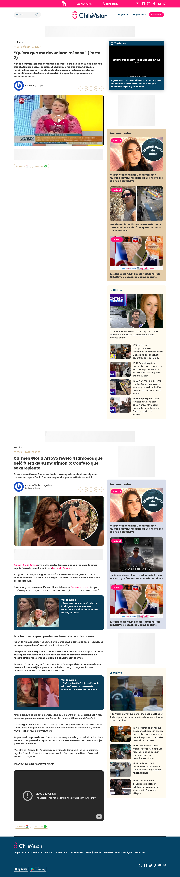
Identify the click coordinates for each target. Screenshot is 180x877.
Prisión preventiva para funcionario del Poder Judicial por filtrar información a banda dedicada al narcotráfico (136, 717)
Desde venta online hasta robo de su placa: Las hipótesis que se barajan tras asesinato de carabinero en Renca (147, 752)
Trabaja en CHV (93, 852)
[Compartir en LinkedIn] (96, 88)
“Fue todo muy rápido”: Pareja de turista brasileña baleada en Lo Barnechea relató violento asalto (134, 334)
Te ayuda (117, 239)
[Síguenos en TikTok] (154, 3)
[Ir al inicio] (90, 14)
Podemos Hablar (80, 587)
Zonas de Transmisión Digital (118, 852)
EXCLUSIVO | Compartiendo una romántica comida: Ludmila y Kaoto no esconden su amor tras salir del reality (148, 351)
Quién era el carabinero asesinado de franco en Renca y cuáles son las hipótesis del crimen (136, 577)
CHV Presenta (61, 852)
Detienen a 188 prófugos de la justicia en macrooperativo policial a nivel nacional (147, 768)
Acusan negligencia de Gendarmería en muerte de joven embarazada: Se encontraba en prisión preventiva (136, 177)
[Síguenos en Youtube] (159, 3)
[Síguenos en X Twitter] (137, 3)
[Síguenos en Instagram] (148, 3)
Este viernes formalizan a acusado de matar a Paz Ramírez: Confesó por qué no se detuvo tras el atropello (136, 227)
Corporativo (20, 852)
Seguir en (20, 166)
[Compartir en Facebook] (80, 88)
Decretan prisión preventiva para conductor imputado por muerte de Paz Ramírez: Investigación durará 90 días (147, 369)
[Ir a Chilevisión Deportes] (110, 4)
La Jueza (18, 42)
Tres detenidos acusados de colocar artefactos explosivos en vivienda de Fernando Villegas (146, 787)
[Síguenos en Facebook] (143, 3)
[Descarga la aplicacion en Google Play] (21, 869)
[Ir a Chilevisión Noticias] (84, 4)
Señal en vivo (156, 14)
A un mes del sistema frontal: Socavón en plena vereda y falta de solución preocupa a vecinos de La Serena (147, 387)
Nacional (117, 140)
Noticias (18, 447)
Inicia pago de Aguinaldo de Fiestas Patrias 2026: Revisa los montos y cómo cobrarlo (135, 275)
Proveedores (77, 852)
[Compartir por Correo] (101, 88)
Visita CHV (140, 852)
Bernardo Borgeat (61, 568)
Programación (139, 14)
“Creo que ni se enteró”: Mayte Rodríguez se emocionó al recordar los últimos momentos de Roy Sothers (79, 607)
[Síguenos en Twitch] (164, 3)
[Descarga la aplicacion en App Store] (38, 869)
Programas (123, 14)
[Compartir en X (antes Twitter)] (91, 88)
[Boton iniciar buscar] (37, 14)
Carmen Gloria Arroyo (25, 565)
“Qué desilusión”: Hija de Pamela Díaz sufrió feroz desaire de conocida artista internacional (80, 686)
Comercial (33, 852)
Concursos (46, 852)
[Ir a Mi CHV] (64, 3)
